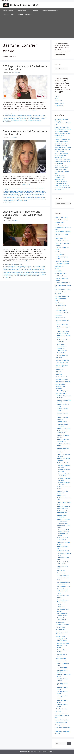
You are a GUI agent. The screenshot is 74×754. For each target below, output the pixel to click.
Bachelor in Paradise (63, 463)
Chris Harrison (61, 573)
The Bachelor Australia (63, 586)
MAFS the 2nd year (61, 276)
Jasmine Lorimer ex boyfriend (16, 195)
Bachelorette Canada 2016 (11, 115)
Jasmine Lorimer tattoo (8, 275)
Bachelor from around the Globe (12, 188)
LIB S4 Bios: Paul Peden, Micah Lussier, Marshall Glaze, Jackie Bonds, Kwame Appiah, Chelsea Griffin (62, 169)
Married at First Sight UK (63, 282)
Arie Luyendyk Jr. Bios (61, 217)
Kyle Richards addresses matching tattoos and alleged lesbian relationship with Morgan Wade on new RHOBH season (63, 147)
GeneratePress (50, 751)
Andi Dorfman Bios (62, 324)
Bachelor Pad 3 (61, 495)
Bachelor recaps (59, 222)
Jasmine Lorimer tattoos (9, 200)
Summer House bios (62, 379)
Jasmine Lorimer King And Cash (18, 120)
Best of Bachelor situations (62, 231)
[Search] (69, 743)
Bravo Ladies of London (62, 241)
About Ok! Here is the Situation (50, 10)
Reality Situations (60, 384)
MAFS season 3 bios (62, 362)
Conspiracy (58, 252)
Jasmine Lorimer (22, 115)
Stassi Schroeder (61, 658)
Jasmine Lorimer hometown (33, 118)
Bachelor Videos (59, 225)
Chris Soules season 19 (62, 624)
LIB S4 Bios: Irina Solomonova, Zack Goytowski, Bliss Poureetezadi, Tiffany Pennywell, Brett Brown (61, 179)
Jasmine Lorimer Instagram (27, 197)
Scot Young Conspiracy (62, 261)
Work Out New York (61, 709)
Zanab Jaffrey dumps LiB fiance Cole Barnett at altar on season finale (62, 187)
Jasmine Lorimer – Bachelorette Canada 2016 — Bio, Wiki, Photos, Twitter (23, 214)
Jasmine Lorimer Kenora (40, 197)
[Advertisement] (37, 27)
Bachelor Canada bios (61, 220)
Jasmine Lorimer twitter (21, 200)
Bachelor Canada (62, 421)
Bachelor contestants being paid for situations (63, 450)
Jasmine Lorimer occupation (34, 120)
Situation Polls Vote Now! (62, 720)
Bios (59, 593)
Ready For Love (60, 629)
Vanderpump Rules (61, 661)
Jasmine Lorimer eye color (30, 195)
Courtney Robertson (63, 575)
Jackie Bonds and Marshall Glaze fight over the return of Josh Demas (62, 161)
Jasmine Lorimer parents (39, 199)
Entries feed (58, 101)
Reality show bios (60, 317)
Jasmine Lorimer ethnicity (33, 194)
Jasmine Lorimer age (32, 115)
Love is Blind (58, 271)
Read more (34, 110)
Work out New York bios (63, 381)
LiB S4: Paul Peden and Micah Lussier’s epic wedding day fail (61, 155)
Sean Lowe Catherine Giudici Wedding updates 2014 (62, 715)
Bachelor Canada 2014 (63, 428)
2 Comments (8, 121)
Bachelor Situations (8, 10)
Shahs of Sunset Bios (62, 377)
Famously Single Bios (62, 355)
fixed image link (59, 266)
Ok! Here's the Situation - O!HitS (24, 5)
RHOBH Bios (59, 369)
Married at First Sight (61, 273)
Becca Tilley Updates (63, 391)
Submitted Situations (8, 14)
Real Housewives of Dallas (62, 289)
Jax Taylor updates (62, 667)
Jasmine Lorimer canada (9, 118)
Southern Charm (60, 636)
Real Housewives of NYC (62, 296)
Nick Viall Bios (61, 352)
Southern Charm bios (63, 643)
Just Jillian (59, 357)
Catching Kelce (60, 622)
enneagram (60, 308)
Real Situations (59, 303)
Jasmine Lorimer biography (26, 117)
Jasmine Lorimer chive (20, 118)
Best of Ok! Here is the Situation (24, 14)
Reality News (58, 315)
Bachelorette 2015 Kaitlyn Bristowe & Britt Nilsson (63, 525)
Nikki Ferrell (61, 607)
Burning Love (61, 570)
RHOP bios (59, 374)
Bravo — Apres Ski (60, 238)
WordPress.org (59, 105)
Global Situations (22, 10)
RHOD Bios (59, 372)
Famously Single (60, 627)
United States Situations (63, 313)
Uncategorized (8, 113)
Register (57, 96)
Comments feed (59, 103)
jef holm (57, 268)
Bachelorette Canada (36, 188)
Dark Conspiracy (60, 254)
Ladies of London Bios (62, 360)
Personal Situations (34, 10)
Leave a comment (9, 202)
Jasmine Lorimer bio (14, 117)
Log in (56, 98)
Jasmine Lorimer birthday (40, 117)
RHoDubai (58, 711)
